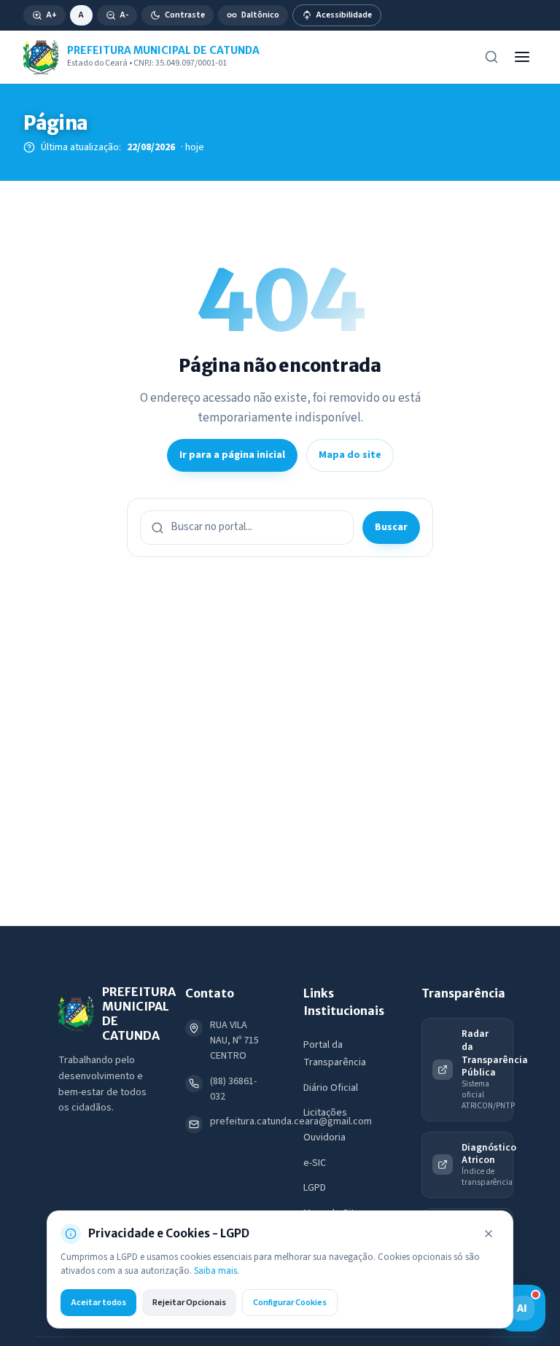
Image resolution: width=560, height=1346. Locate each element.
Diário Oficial (330, 1088)
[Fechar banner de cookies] (488, 1234)
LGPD (314, 1187)
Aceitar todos (98, 1302)
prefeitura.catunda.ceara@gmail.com (291, 1121)
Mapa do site (350, 455)
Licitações (325, 1112)
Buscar (391, 527)
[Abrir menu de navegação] (522, 56)
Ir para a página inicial (232, 455)
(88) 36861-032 (233, 1089)
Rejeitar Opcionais (189, 1302)
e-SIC (314, 1163)
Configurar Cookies (290, 1302)
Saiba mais (215, 1270)
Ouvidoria (324, 1137)
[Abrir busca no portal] (491, 57)
